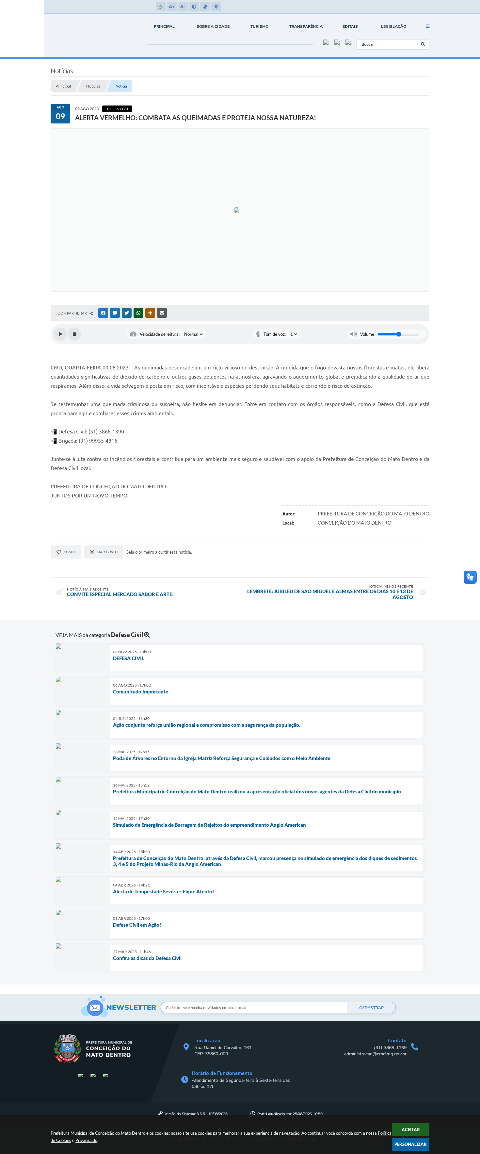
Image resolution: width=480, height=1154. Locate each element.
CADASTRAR (371, 1007)
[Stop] (74, 334)
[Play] (60, 334)
